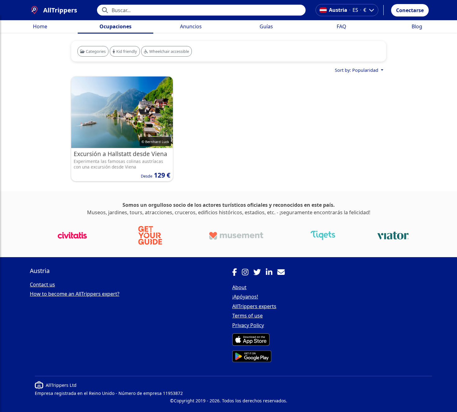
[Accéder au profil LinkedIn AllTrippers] (271, 273)
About (239, 287)
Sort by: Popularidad (357, 70)
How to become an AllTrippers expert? (74, 293)
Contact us (42, 284)
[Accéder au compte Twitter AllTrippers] (259, 273)
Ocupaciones (115, 26)
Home (40, 26)
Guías (266, 26)
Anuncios (191, 26)
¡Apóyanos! (245, 296)
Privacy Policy (248, 325)
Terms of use (247, 315)
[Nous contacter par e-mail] (283, 273)
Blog (417, 26)
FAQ (341, 26)
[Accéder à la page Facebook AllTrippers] (237, 273)
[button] (410, 10)
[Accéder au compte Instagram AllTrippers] (247, 273)
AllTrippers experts (254, 306)
